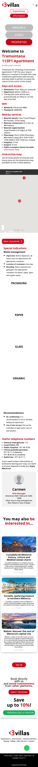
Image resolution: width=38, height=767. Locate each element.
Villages (21, 650)
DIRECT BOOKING (19, 692)
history (16, 650)
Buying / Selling (9, 741)
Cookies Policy (18, 755)
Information (19, 15)
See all (19, 664)
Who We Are (22, 741)
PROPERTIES (19, 42)
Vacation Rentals (29, 739)
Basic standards (11, 241)
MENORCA (19, 27)
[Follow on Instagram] (16, 748)
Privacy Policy (8, 755)
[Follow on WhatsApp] (27, 748)
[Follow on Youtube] (21, 748)
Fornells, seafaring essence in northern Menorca (19, 597)
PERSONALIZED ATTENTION (20, 712)
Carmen (19, 489)
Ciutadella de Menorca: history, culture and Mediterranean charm (19, 557)
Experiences (19, 11)
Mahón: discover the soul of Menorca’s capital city (19, 632)
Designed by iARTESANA (19, 765)
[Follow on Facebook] (10, 748)
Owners (31, 741)
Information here (11, 149)
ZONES (19, 35)
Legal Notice (27, 755)
